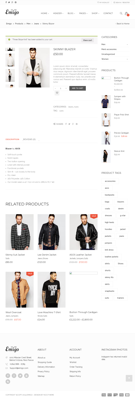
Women (105, 59)
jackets (108, 236)
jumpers (108, 243)
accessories (110, 181)
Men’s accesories (109, 49)
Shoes (45, 258)
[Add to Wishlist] (57, 93)
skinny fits (109, 277)
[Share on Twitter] (69, 124)
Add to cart (77, 88)
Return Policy (75, 376)
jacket (123, 229)
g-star (123, 215)
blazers (120, 202)
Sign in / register (122, 2)
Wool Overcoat (13, 312)
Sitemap (41, 376)
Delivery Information (46, 367)
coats (107, 209)
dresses (108, 215)
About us (41, 358)
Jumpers (80, 258)
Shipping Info (75, 371)
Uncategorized (108, 54)
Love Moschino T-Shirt (49, 312)
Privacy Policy (44, 371)
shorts (107, 270)
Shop (95, 13)
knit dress (109, 250)
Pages (82, 13)
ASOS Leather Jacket (80, 255)
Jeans (70, 107)
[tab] (14, 139)
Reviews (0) (29, 139)
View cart (87, 40)
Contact (108, 13)
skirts (107, 284)
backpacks (109, 195)
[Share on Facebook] (66, 124)
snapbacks (109, 291)
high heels (109, 222)
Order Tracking (76, 367)
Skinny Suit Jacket (15, 255)
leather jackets (111, 257)
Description (12, 139)
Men (103, 44)
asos (107, 188)
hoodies (108, 229)
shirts (107, 264)
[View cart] (126, 13)
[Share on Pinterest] (77, 124)
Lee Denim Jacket (47, 255)
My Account (75, 358)
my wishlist (104, 2)
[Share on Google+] (73, 124)
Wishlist (73, 362)
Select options (74, 296)
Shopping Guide (45, 362)
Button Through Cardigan (83, 312)
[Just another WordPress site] (12, 12)
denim (121, 209)
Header (57, 13)
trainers (120, 298)
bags (107, 202)
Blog (70, 13)
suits (61, 111)
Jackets (72, 258)
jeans (121, 236)
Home (44, 13)
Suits (76, 107)
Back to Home (122, 24)
